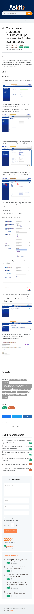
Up (5, 408)
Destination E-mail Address (22, 389)
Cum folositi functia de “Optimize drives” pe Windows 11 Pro (16, 568)
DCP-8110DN (8, 389)
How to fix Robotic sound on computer (16, 464)
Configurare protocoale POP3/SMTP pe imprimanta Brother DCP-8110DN (15, 385)
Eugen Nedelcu (22, 45)
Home (3, 20)
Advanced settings (15, 380)
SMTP (5, 397)
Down (12, 408)
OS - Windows (17, 20)
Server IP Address (21, 395)
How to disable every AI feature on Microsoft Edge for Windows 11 (17, 560)
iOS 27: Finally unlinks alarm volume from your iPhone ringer (17, 575)
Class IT (11, 610)
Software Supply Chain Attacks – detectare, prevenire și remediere (16, 593)
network (20, 392)
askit (25, 380)
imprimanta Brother (10, 392)
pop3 (27, 392)
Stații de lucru (9, 20)
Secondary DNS (8, 395)
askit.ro (6, 382)
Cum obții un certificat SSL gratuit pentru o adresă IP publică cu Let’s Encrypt (17, 584)
